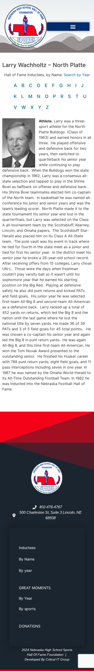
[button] (73, 26)
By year (25, 570)
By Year (25, 598)
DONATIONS (29, 626)
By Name (26, 559)
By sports (27, 608)
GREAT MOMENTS (35, 588)
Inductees (27, 547)
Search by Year (77, 74)
